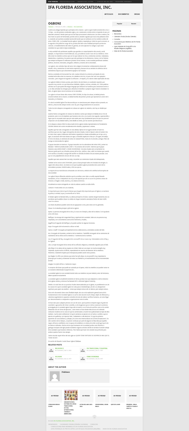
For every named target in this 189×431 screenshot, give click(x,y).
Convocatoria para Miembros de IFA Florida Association (72, 426)
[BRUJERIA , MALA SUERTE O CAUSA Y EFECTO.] (133, 396)
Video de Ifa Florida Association (123, 51)
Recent (133, 23)
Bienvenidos (117, 34)
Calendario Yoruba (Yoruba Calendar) (125, 36)
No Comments (78, 26)
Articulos (108, 14)
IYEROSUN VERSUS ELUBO (67, 1)
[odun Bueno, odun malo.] (102, 396)
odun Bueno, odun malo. (123, 1)
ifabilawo (51, 26)
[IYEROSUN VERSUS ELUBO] (55, 396)
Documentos (123, 14)
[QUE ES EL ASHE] (118, 396)
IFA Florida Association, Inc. (80, 7)
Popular (119, 23)
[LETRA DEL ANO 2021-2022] (86, 396)
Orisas (137, 14)
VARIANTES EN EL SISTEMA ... (85, 1)
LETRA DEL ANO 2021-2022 (105, 1)
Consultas (117, 39)
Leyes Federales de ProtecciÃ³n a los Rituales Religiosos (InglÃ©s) (75, 429)
